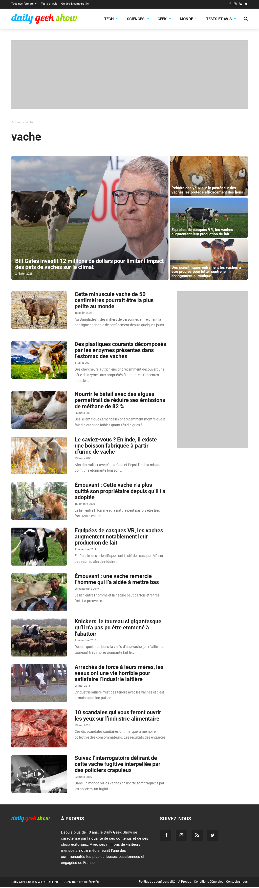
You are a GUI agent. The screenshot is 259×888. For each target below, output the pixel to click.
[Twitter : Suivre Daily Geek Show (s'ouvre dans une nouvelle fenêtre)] (246, 4)
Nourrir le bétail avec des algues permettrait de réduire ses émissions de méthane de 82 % (120, 400)
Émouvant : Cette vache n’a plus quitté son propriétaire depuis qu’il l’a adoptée (120, 491)
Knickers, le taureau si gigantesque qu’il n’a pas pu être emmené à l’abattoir (118, 627)
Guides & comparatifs (75, 3)
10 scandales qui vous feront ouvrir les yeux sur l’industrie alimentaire (118, 715)
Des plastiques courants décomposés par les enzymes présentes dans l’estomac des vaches (120, 350)
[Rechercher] (246, 19)
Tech (109, 19)
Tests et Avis (49, 3)
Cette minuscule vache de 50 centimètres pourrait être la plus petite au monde (114, 300)
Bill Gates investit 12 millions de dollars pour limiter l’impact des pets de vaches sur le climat (89, 264)
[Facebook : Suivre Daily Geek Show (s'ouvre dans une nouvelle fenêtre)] (230, 4)
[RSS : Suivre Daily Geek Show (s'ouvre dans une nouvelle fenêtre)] (240, 4)
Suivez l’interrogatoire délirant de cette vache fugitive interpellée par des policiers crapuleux (117, 764)
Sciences (135, 19)
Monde (186, 19)
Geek (162, 19)
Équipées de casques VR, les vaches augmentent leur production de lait (202, 231)
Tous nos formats (22, 3)
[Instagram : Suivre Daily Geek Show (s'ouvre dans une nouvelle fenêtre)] (235, 4)
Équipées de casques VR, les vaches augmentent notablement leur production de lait (119, 536)
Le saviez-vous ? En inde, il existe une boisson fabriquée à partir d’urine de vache (116, 445)
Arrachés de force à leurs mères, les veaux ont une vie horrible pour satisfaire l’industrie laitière (119, 673)
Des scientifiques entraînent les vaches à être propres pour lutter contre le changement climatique (206, 271)
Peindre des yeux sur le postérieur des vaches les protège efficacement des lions (207, 190)
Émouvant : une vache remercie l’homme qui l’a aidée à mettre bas (117, 579)
